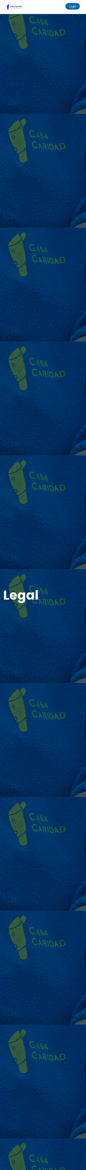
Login (72, 6)
